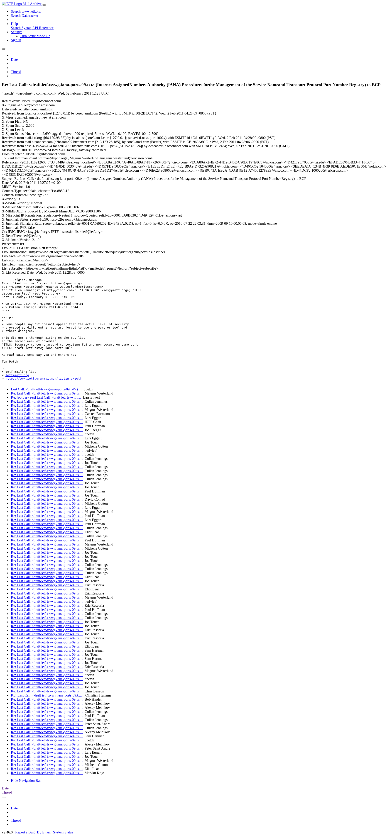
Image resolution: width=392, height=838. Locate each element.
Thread (16, 72)
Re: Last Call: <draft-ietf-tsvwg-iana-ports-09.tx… (47, 393)
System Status (63, 832)
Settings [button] (16, 32)
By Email (44, 832)
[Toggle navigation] (44, 5)
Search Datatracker (24, 15)
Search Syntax (21, 28)
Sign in (16, 40)
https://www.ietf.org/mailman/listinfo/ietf (43, 378)
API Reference (43, 28)
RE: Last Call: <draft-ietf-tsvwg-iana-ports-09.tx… (47, 695)
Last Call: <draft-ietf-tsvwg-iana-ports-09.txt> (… (46, 389)
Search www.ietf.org (26, 11)
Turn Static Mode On (35, 36)
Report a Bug (24, 832)
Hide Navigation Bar (26, 780)
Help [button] (14, 24)
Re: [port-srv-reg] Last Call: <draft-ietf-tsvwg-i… (46, 397)
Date (14, 59)
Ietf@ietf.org (17, 375)
